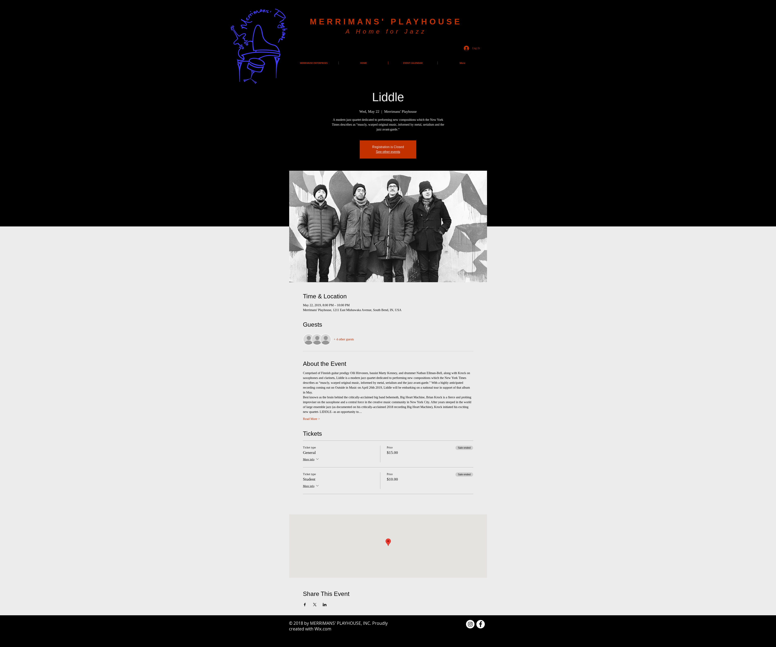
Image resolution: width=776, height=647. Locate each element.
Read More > (311, 419)
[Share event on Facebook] (305, 604)
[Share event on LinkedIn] (325, 604)
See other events (388, 152)
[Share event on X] (315, 604)
